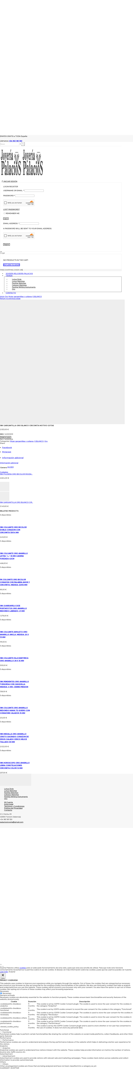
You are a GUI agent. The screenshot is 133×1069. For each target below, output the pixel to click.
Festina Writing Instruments (24, 287)
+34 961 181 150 (15, 141)
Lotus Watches (10, 791)
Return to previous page (10, 299)
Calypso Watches (11, 795)
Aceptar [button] (12, 972)
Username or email (13, 191)
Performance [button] (5, 1038)
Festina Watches (11, 793)
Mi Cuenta (8, 802)
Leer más (4, 972)
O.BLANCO (37, 297)
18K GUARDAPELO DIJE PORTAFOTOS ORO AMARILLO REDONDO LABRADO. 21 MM (13, 608)
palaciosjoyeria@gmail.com (11, 822)
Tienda (9, 276)
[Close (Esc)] (1, 964)
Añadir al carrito (5, 437)
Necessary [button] (4, 991)
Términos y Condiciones (14, 806)
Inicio (2, 297)
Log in (6, 218)
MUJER (10, 467)
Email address (11, 223)
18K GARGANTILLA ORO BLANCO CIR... (16, 502)
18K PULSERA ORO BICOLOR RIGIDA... (16, 474)
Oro (13, 289)
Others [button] (3, 1062)
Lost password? (11, 209)
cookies (22, 968)
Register (6, 244)
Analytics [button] (4, 1046)
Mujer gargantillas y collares (20, 297)
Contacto (11, 293)
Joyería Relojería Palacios (19, 274)
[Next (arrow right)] (3, 966)
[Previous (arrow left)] (1, 966)
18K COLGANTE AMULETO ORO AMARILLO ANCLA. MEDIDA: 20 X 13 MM (14, 634)
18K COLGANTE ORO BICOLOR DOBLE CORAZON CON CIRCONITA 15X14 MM (13, 529)
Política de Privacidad (13, 808)
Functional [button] (4, 1030)
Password (9, 196)
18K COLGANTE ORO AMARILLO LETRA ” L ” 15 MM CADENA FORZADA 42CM (14, 556)
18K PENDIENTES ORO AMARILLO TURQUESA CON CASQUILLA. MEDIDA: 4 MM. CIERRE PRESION (14, 684)
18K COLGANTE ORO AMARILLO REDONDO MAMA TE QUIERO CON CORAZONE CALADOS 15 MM (15, 710)
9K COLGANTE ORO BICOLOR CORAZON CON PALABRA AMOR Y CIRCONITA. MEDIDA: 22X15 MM (15, 582)
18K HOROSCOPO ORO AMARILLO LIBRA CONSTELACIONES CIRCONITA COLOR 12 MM (15, 765)
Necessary (6, 993)
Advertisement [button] (6, 1054)
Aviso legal (8, 804)
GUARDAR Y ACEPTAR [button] (9, 1068)
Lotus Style (9, 789)
